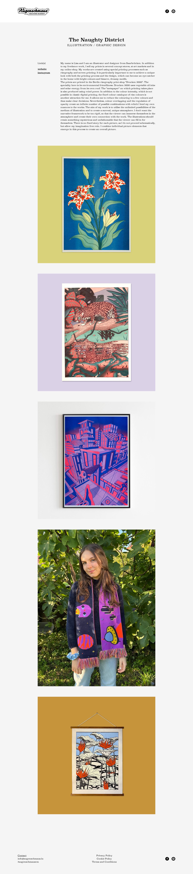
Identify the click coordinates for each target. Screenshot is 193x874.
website (42, 69)
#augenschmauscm (28, 862)
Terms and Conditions (104, 862)
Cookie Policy (104, 858)
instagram (44, 72)
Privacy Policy (104, 855)
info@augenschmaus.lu (30, 858)
